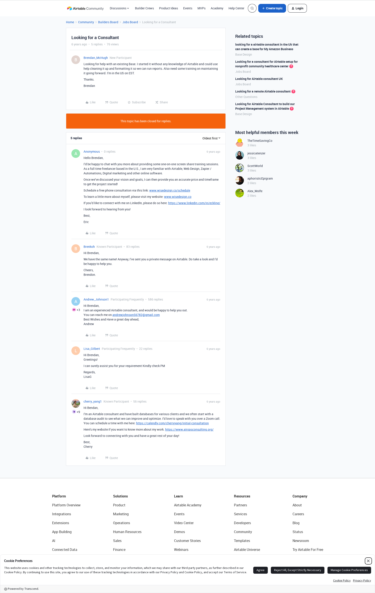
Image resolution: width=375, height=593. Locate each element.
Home (70, 22)
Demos (179, 531)
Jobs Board (130, 22)
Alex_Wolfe (254, 191)
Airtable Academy (187, 505)
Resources (242, 496)
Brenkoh (89, 246)
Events (187, 8)
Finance (119, 549)
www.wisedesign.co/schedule (169, 190)
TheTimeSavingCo (259, 141)
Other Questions (246, 97)
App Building (62, 531)
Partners (240, 505)
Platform (59, 496)
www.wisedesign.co (177, 197)
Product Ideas (168, 8)
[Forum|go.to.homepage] (85, 8)
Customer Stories (187, 540)
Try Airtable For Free (308, 549)
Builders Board (108, 22)
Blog (296, 522)
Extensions (60, 522)
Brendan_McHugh (96, 58)
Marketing (121, 514)
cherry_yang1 (93, 401)
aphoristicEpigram (260, 178)
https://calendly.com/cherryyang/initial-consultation (172, 423)
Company (300, 496)
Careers (298, 514)
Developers (242, 522)
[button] (272, 8)
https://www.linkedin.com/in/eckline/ (194, 203)
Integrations (61, 514)
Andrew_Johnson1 (96, 299)
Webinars (181, 549)
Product (119, 505)
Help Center (236, 8)
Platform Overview (66, 505)
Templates (242, 540)
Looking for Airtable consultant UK (259, 79)
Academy (217, 8)
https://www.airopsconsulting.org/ (189, 429)
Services (240, 514)
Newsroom (301, 540)
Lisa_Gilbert (92, 349)
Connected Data (64, 549)
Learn (178, 496)
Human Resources (127, 531)
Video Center (184, 522)
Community (86, 22)
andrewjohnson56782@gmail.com (136, 315)
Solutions (120, 496)
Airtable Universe (247, 549)
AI (53, 540)
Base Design (243, 54)
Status (298, 531)
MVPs (201, 8)
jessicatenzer (256, 153)
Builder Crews (144, 8)
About (297, 505)
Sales (117, 540)
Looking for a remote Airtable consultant (263, 91)
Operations (121, 522)
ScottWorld (255, 166)
